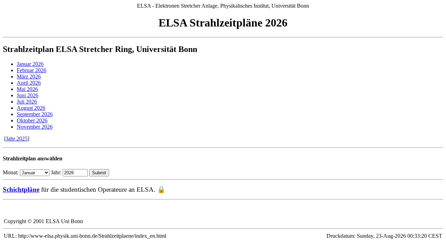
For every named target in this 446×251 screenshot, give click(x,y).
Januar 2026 (30, 64)
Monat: (10, 172)
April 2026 (29, 83)
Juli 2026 (27, 102)
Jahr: (56, 172)
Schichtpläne (21, 189)
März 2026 (29, 76)
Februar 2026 (31, 70)
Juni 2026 (27, 95)
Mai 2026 (27, 89)
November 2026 (35, 127)
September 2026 (35, 114)
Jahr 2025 (17, 139)
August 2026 (31, 108)
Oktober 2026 (32, 120)
